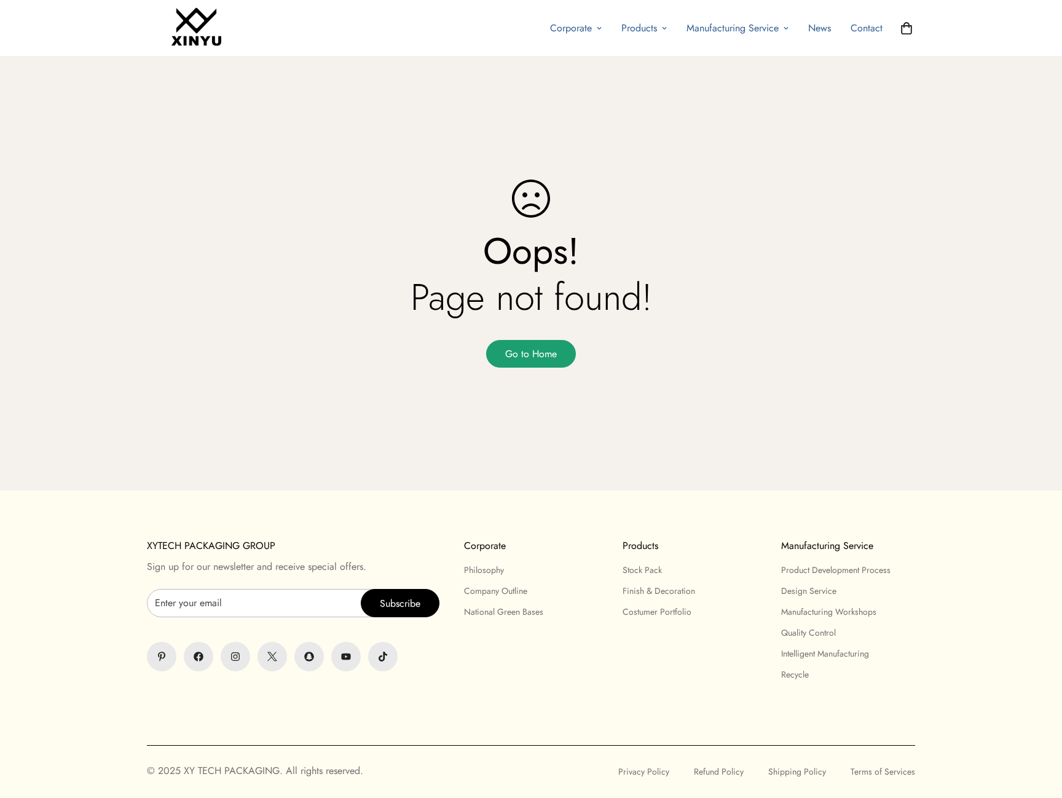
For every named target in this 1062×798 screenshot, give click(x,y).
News (819, 28)
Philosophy (484, 570)
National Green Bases (503, 612)
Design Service (808, 591)
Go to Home (531, 354)
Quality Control (808, 632)
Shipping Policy (797, 771)
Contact (867, 28)
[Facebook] (198, 656)
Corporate (571, 28)
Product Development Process (836, 570)
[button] (906, 28)
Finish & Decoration (659, 591)
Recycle (795, 674)
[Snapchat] (309, 656)
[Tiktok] (383, 656)
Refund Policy (719, 771)
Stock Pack (642, 570)
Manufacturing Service (732, 28)
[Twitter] (272, 656)
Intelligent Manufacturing (825, 653)
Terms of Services (883, 771)
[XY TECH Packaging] (193, 28)
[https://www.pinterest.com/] (161, 656)
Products (639, 28)
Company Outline (495, 591)
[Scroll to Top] (531, 731)
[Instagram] (235, 656)
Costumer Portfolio (657, 612)
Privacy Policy (643, 771)
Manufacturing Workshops (828, 612)
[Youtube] (346, 656)
